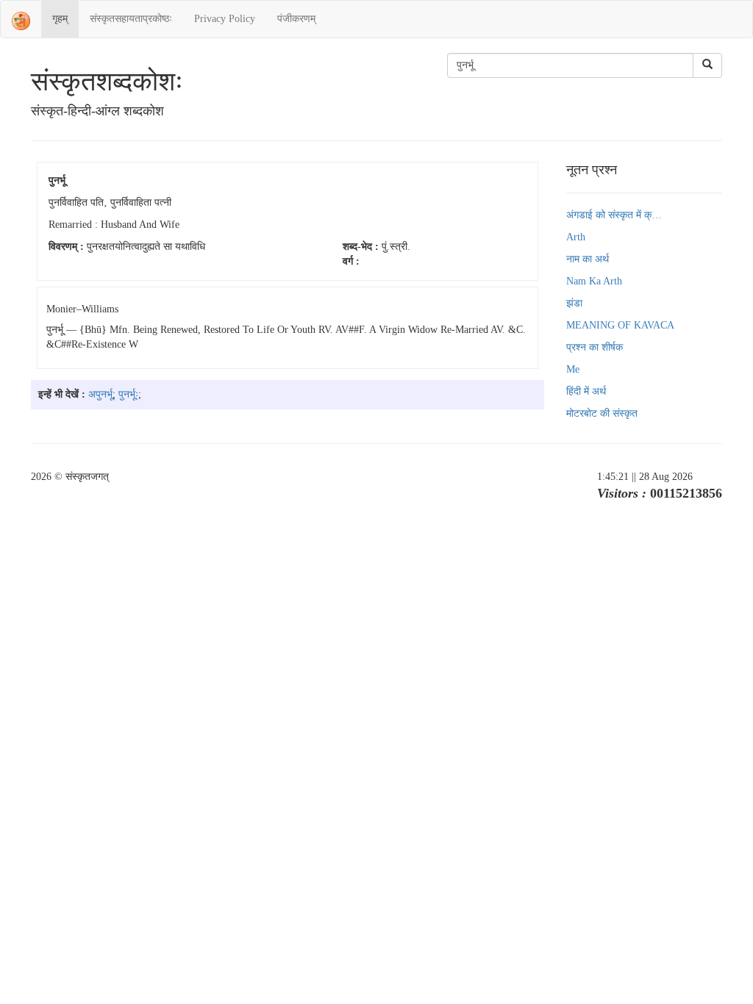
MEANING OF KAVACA (620, 325)
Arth (575, 237)
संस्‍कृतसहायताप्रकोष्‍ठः (131, 18)
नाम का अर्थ (587, 259)
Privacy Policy (224, 18)
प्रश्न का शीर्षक (594, 347)
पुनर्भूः (128, 394)
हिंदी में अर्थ (586, 391)
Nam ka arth (594, 281)
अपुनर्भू (100, 394)
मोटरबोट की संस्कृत (602, 413)
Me (572, 369)
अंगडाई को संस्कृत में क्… (614, 214)
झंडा (574, 303)
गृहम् (60, 18)
